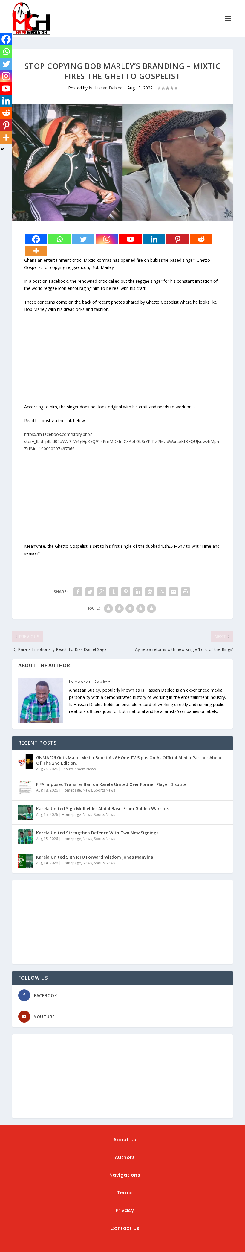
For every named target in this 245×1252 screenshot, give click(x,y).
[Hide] (2, 149)
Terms (125, 1192)
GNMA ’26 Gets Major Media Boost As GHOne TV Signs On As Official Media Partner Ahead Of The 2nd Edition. (129, 760)
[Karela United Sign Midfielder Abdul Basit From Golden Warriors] (25, 812)
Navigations (124, 1175)
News (87, 790)
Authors (125, 1157)
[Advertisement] (122, 361)
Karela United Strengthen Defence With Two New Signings (97, 833)
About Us (125, 1139)
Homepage (71, 790)
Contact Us (125, 1228)
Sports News (104, 790)
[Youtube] (130, 239)
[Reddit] (201, 239)
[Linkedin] (154, 239)
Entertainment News (79, 769)
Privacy (125, 1210)
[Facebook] (36, 239)
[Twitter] (83, 239)
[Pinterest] (177, 239)
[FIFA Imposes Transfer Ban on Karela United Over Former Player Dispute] (25, 788)
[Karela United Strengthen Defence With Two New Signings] (25, 836)
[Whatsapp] (59, 239)
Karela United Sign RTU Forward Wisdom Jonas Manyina (94, 857)
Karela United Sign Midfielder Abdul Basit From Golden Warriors (102, 808)
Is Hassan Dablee (105, 88)
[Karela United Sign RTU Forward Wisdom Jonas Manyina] (25, 861)
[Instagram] (107, 239)
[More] (36, 251)
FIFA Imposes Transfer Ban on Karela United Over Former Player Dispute (111, 784)
